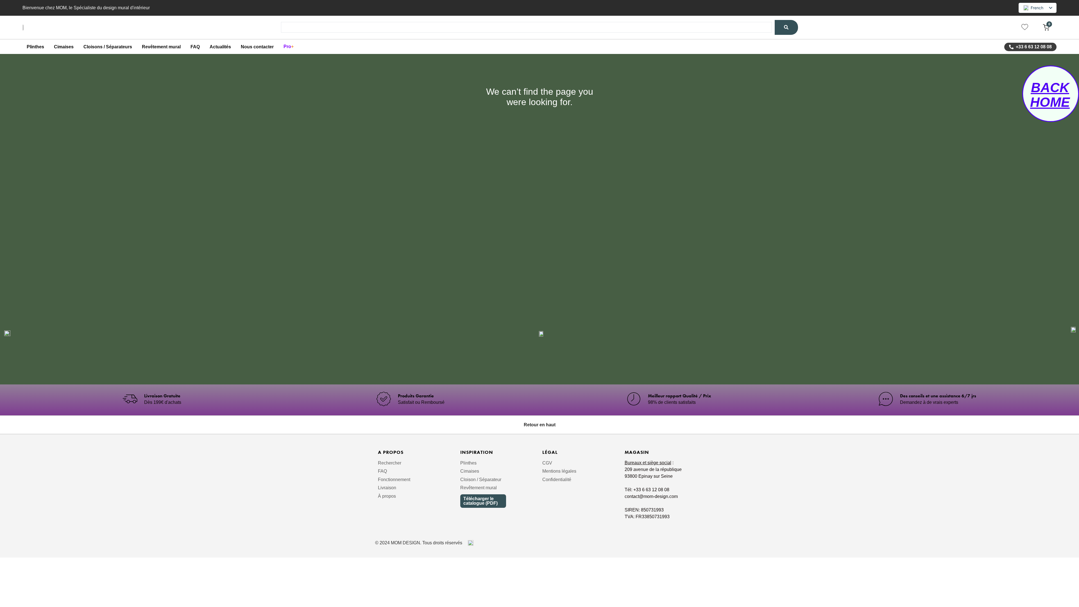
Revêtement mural (161, 46)
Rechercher (389, 463)
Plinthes (35, 46)
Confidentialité (556, 479)
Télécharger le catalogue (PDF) (480, 501)
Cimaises (64, 46)
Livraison (387, 487)
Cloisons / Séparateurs (107, 46)
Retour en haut (540, 424)
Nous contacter (257, 46)
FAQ (195, 46)
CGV (547, 463)
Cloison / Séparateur (480, 479)
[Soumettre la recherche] (786, 27)
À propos (387, 496)
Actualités (220, 46)
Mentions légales (559, 471)
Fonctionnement (394, 479)
